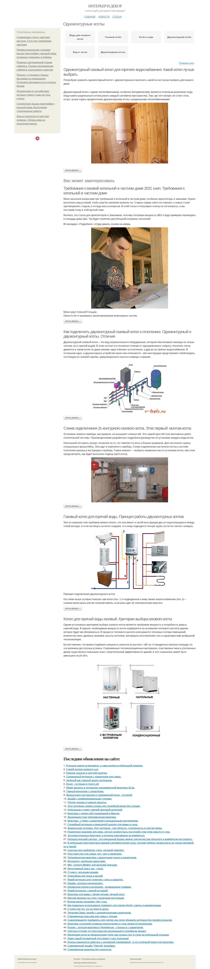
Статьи (117, 16)
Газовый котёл (113, 36)
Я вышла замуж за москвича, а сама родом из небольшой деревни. (104, 765)
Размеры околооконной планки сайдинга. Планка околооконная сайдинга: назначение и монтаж (35, 66)
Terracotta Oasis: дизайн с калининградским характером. (99, 912)
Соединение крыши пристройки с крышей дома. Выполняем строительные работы (36, 107)
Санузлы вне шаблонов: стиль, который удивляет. (95, 850)
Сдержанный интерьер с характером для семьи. (93, 776)
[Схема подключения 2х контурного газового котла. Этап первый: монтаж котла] (129, 479)
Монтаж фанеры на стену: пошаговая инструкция (95, 898)
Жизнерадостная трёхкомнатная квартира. (92, 817)
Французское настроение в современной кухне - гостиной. (99, 795)
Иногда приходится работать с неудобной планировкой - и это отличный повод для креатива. (120, 942)
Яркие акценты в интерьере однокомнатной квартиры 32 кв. (100, 787)
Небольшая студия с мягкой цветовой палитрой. (95, 809)
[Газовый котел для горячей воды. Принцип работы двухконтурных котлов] (129, 560)
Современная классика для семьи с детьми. (92, 916)
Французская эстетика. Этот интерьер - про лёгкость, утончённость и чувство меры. (114, 828)
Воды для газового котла (80, 37)
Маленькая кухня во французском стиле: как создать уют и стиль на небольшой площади (118, 934)
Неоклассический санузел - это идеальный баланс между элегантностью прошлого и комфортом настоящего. (130, 839)
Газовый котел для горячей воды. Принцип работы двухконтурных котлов (123, 516)
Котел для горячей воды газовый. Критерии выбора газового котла (117, 619)
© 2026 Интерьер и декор (26, 959)
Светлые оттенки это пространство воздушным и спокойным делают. (107, 931)
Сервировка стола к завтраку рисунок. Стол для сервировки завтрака (34, 41)
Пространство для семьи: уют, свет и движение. (94, 853)
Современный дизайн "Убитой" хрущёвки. (91, 945)
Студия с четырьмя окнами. (83, 872)
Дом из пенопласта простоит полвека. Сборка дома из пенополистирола (33, 120)
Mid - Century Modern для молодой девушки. (92, 865)
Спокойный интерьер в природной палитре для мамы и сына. (102, 824)
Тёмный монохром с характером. (85, 791)
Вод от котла (80, 51)
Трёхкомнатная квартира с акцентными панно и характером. (102, 857)
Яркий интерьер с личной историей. (87, 890)
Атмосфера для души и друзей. (85, 876)
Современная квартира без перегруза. (89, 949)
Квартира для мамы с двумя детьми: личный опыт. (96, 894)
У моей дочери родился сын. (82, 769)
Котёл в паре (146, 36)
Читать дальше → (73, 170)
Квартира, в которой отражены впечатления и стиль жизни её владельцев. (110, 923)
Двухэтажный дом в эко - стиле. (85, 868)
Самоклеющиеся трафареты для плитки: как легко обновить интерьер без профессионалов (119, 920)
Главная (89, 16)
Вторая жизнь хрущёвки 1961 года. (87, 901)
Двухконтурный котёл (179, 36)
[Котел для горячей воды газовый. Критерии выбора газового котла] (129, 702)
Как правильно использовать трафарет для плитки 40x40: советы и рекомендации (114, 905)
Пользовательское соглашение (93, 959)
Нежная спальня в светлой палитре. (86, 773)
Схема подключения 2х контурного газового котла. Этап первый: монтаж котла (127, 428)
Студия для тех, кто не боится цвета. (88, 909)
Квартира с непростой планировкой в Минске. (93, 813)
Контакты (77, 959)
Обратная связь (136, 959)
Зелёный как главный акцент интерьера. (89, 780)
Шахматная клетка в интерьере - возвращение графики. (99, 887)
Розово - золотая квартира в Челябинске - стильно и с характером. (105, 927)
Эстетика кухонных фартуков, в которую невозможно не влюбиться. (106, 835)
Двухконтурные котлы (113, 51)
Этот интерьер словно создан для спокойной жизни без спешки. (103, 806)
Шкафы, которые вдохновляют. (85, 883)
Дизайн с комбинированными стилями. (89, 798)
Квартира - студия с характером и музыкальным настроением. (102, 820)
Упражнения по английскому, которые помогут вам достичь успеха (33, 95)
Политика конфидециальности (85, 962)
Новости (104, 16)
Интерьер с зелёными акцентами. (86, 861)
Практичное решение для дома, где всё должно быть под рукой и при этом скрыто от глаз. (118, 831)
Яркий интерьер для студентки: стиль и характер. (95, 879)
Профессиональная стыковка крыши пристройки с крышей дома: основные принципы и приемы (37, 54)
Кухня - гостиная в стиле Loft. (82, 784)
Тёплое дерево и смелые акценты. (87, 802)
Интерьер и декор (105, 5)
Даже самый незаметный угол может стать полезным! (98, 938)
